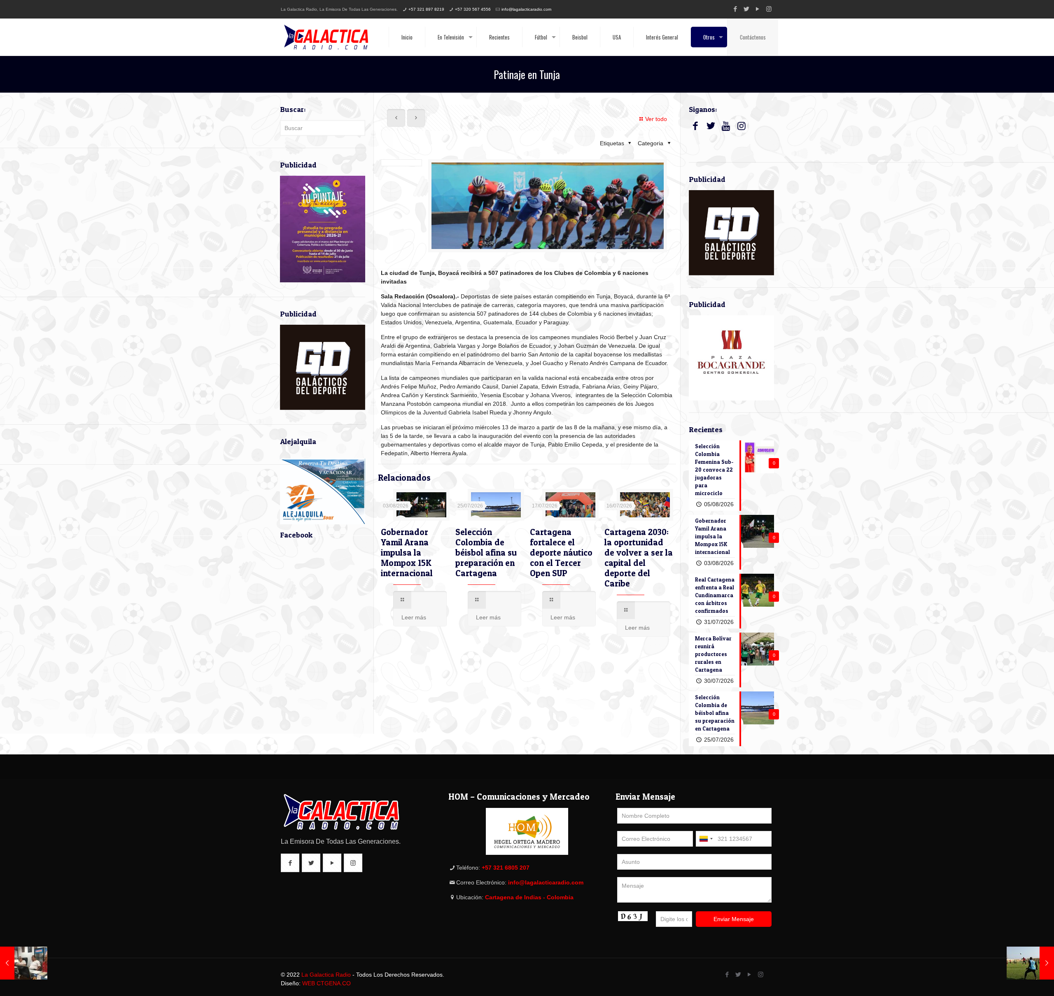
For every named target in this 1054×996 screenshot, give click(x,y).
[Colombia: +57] (705, 838)
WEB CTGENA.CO (326, 983)
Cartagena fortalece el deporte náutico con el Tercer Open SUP (561, 552)
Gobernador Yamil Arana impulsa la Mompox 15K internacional (407, 552)
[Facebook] (735, 8)
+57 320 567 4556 (473, 9)
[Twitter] (746, 8)
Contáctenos (753, 37)
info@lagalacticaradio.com (526, 9)
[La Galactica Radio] (326, 37)
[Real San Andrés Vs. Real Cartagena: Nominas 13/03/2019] (1030, 963)
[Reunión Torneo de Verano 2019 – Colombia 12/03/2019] (23, 963)
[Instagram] (769, 8)
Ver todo (656, 119)
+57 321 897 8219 (426, 9)
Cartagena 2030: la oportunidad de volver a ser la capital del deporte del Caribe (638, 558)
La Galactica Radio (326, 974)
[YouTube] (757, 8)
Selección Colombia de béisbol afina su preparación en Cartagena (486, 552)
